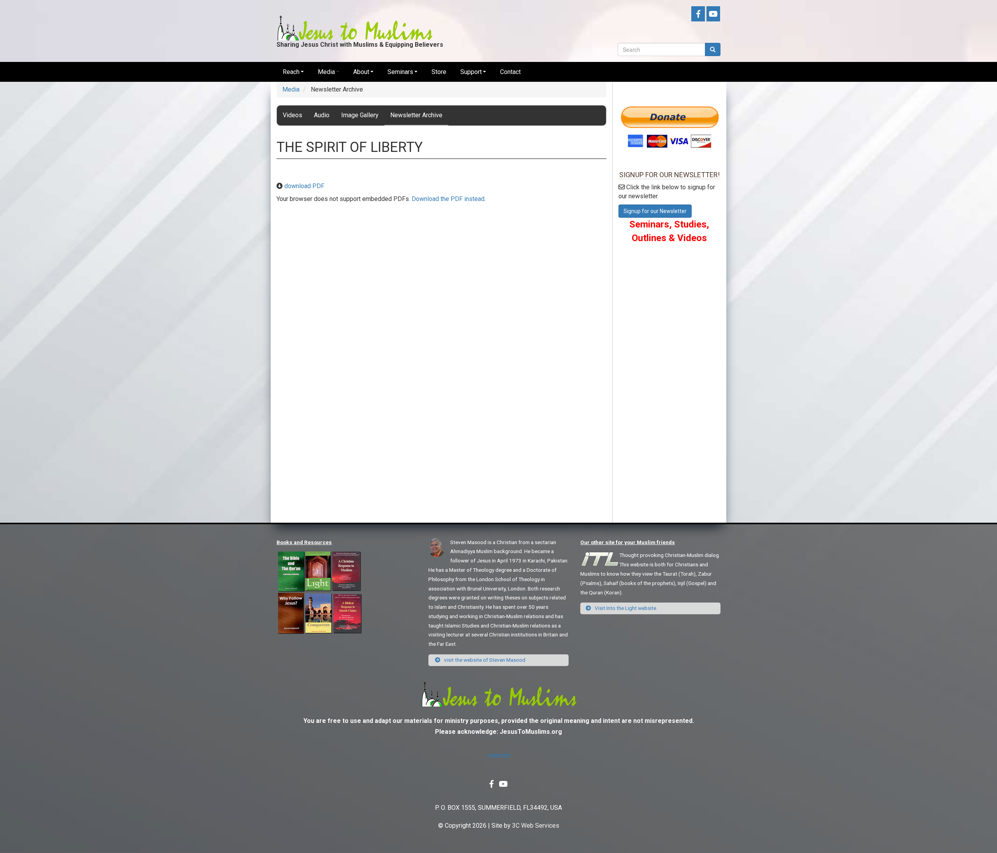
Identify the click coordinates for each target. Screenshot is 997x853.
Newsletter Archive (416, 115)
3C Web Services (535, 825)
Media (326, 72)
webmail (498, 755)
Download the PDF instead (448, 199)
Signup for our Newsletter (655, 211)
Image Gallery (360, 115)
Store (439, 72)
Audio (321, 115)
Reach (291, 72)
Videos (292, 115)
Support (471, 72)
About (361, 72)
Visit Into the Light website (625, 608)
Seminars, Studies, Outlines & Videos (669, 231)
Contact (510, 72)
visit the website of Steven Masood (484, 660)
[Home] (354, 22)
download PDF (304, 186)
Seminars (400, 72)
